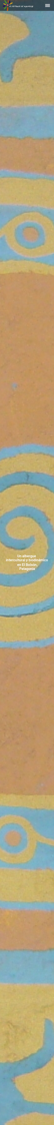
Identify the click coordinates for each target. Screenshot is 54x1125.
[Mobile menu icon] (47, 5)
